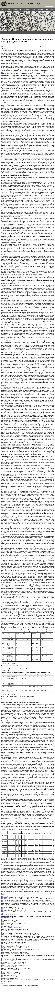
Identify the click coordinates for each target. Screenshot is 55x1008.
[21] (47, 300)
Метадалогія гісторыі (21, 985)
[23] (37, 341)
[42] (38, 757)
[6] (36, 108)
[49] (23, 875)
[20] (50, 286)
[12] (7, 220)
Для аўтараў (26, 9)
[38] (51, 726)
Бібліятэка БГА (40, 9)
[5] (5, 108)
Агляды (33, 9)
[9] (17, 180)
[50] (29, 889)
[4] (18, 102)
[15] (14, 233)
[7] (50, 156)
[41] (31, 750)
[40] (46, 747)
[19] (44, 276)
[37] (39, 716)
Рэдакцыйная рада (17, 9)
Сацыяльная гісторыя (32, 985)
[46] (40, 802)
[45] (20, 800)
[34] (35, 559)
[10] (17, 196)
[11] (36, 210)
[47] (33, 803)
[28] (42, 429)
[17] (5, 265)
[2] (31, 76)
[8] (28, 175)
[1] (2, 72)
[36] (5, 602)
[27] (24, 423)
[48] (20, 815)
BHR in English (49, 9)
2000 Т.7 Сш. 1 (10, 35)
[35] (19, 597)
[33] (26, 494)
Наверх (3, 983)
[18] (6, 274)
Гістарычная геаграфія (9, 985)
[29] (53, 444)
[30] (52, 479)
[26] (45, 397)
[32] (49, 491)
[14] (29, 228)
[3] (52, 90)
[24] (49, 375)
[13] (30, 225)
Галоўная (3, 35)
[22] (40, 324)
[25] (49, 387)
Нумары (8, 9)
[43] (18, 782)
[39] (17, 731)
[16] (16, 240)
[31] (12, 491)
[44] (45, 792)
